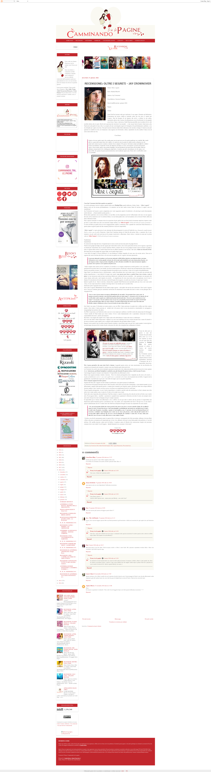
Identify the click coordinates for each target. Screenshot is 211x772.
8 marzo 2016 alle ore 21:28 (111, 558)
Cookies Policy (83, 745)
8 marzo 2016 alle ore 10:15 (96, 545)
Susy (87, 508)
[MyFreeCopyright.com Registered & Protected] (67, 732)
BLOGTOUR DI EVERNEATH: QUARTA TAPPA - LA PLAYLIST (68, 518)
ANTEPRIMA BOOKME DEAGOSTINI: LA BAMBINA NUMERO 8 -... (68, 567)
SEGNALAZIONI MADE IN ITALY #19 (67, 510)
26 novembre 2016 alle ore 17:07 (102, 574)
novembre (63, 474)
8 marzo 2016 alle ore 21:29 (111, 531)
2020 (60, 460)
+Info (122, 771)
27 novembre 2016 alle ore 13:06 (103, 585)
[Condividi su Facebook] (114, 443)
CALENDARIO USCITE (109, 40)
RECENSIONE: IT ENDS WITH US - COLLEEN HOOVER (70, 623)
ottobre (62, 477)
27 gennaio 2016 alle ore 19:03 (104, 482)
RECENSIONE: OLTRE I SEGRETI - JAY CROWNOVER (66, 526)
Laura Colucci (90, 574)
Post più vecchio (149, 619)
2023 (60, 452)
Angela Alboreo (90, 586)
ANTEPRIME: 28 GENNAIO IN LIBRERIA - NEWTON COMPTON (68, 532)
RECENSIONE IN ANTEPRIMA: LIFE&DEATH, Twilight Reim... (68, 551)
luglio (62, 484)
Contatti (120, 40)
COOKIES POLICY (140, 40)
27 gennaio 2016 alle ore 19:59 (97, 508)
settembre (63, 479)
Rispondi (88, 464)
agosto (62, 482)
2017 (60, 467)
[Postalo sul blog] (111, 443)
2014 (60, 583)
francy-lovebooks (90, 483)
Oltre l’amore (93, 236)
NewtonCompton (106, 445)
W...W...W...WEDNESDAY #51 (68, 571)
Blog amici (129, 40)
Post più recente (86, 619)
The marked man (127, 445)
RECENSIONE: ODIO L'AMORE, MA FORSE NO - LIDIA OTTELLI (68, 557)
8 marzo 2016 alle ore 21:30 (111, 470)
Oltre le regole (125, 222)
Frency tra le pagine (95, 470)
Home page (69, 40)
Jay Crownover (92, 445)
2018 (60, 465)
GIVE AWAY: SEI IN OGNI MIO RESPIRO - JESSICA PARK (70, 597)
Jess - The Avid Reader (92, 518)
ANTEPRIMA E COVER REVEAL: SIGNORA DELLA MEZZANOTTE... (68, 505)
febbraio (62, 497)
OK (127, 771)
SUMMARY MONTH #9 (66, 502)
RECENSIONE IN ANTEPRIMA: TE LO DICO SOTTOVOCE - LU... (68, 575)
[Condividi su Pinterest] (116, 443)
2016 (60, 470)
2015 (60, 580)
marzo (62, 494)
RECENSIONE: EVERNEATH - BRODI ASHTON (68, 514)
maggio (62, 489)
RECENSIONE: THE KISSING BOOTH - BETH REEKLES (70, 649)
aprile (61, 492)
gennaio (62, 499)
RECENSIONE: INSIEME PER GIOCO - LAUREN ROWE (68, 544)
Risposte (90, 467)
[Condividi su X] (112, 443)
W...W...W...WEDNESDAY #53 (68, 541)
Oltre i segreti (114, 445)
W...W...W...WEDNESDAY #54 (68, 522)
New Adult (99, 445)
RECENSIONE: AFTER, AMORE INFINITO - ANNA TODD (70, 635)
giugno (62, 487)
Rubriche (97, 40)
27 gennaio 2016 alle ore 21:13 (107, 518)
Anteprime (88, 40)
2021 (60, 457)
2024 (60, 450)
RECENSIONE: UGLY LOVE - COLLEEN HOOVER (69, 675)
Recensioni (79, 40)
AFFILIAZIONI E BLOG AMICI (70, 688)
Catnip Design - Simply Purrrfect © (72, 758)
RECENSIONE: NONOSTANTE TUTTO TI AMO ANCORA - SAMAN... (68, 562)
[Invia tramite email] (109, 443)
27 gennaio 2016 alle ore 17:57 (104, 457)
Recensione (120, 445)
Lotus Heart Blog (90, 457)
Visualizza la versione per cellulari (118, 622)
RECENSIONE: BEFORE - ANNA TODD (70, 662)
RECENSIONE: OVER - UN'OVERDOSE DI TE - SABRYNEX (67, 537)
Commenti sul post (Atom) (94, 626)
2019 (60, 462)
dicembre (62, 472)
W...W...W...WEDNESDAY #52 (68, 547)
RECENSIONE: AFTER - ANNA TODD (70, 610)
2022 (60, 455)
